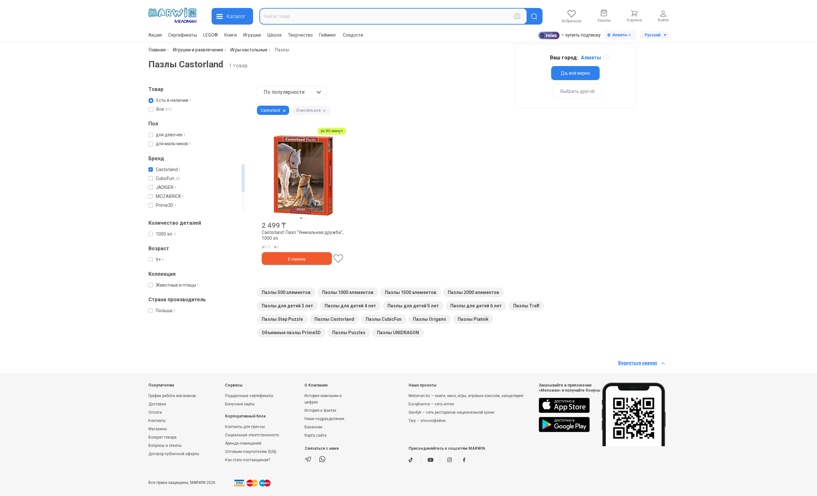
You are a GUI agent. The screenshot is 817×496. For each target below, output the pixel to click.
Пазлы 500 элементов (286, 292)
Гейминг (327, 35)
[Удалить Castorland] (284, 110)
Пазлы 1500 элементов (410, 292)
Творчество (300, 35)
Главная (157, 49)
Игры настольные (248, 49)
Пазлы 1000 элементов (347, 292)
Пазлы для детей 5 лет (413, 305)
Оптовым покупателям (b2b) (250, 451)
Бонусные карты (240, 404)
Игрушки (252, 35)
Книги (230, 35)
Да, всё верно (575, 73)
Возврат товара (162, 437)
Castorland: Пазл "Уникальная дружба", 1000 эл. (302, 235)
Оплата (155, 412)
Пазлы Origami (429, 319)
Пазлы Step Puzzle (282, 319)
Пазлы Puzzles (348, 332)
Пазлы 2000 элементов (473, 292)
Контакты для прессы (245, 427)
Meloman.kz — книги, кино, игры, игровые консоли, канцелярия (465, 396)
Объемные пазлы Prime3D (291, 332)
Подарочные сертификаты (249, 396)
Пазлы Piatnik (473, 319)
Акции (155, 35)
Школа (274, 35)
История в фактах (320, 410)
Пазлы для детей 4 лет (350, 305)
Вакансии (313, 427)
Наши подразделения (324, 419)
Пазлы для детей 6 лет (476, 305)
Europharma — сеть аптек (431, 404)
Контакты (157, 420)
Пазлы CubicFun (383, 319)
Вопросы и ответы (165, 445)
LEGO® (210, 35)
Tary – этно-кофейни (427, 420)
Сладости (353, 35)
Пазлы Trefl (526, 305)
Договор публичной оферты (173, 454)
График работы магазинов (172, 396)
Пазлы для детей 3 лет (287, 305)
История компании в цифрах (323, 399)
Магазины (157, 429)
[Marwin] (172, 15)
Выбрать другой (577, 91)
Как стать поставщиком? (247, 460)
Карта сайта (315, 435)
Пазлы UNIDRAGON (398, 332)
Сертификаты (182, 35)
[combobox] (393, 16)
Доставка (157, 404)
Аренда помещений (243, 443)
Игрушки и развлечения (198, 49)
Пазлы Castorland (334, 319)
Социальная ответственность (252, 435)
